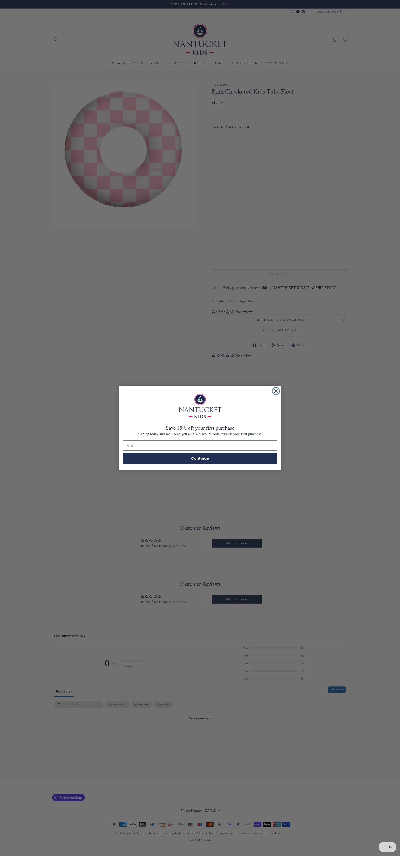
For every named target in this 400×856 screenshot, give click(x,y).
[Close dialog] (276, 391)
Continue (200, 458)
